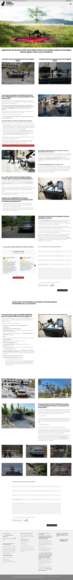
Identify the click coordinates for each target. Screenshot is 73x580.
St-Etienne (59, 157)
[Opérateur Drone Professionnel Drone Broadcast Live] (54, 105)
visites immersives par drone (24, 131)
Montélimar (46, 553)
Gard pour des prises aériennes (51, 158)
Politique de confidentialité (25, 577)
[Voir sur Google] (4, 258)
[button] (1, 265)
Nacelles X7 (5, 325)
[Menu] (70, 4)
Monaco (42, 557)
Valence (42, 553)
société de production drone (46, 220)
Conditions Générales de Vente (34, 577)
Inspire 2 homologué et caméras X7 (24, 130)
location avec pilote (6, 124)
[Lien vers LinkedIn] (71, 1)
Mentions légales (18, 577)
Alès (42, 555)
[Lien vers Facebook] (66, 1)
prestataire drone (63, 437)
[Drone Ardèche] (7, 4)
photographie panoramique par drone (15, 133)
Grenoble (50, 553)
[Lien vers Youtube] (67, 1)
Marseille (43, 556)
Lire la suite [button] (5, 273)
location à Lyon (41, 159)
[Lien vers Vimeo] (69, 1)
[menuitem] (70, 4)
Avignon (40, 555)
